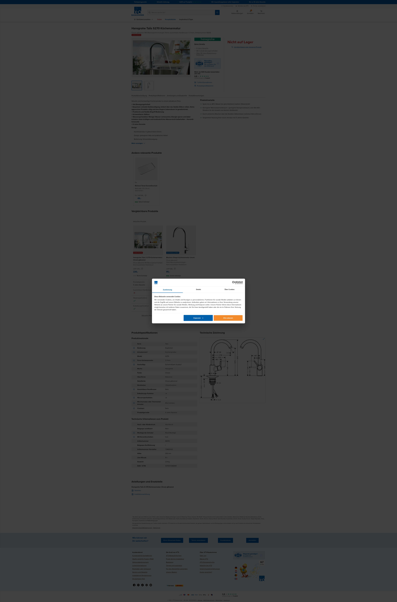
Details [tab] (198, 289)
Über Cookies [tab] (229, 289)
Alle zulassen (228, 318)
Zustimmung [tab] (167, 290)
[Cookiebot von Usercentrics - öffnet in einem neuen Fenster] (234, 282)
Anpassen (197, 318)
